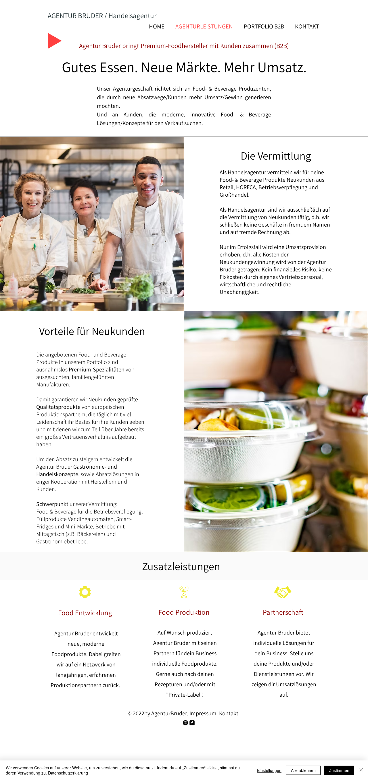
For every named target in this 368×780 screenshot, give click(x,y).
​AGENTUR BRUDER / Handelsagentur (102, 15)
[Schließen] (361, 770)
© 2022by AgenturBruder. (157, 713)
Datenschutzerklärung (68, 773)
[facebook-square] (192, 722)
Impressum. (203, 713)
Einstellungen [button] (269, 770)
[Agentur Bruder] (185, 722)
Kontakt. (229, 713)
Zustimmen (339, 770)
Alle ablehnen (303, 770)
